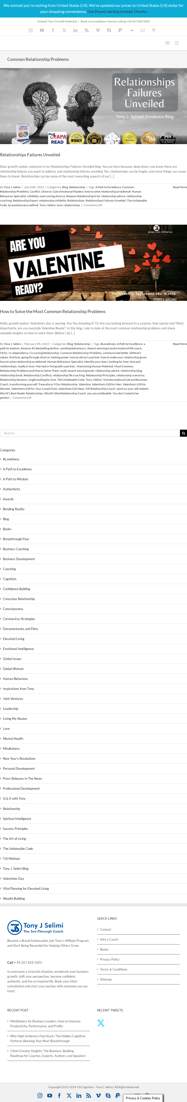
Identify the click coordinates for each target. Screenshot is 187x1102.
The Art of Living (14, 839)
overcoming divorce (52, 196)
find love (14, 357)
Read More (180, 187)
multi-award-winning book (77, 370)
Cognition (9, 579)
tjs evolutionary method (23, 205)
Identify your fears (96, 361)
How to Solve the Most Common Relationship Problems (53, 311)
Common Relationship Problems (81, 353)
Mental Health (13, 739)
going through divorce (35, 357)
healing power (60, 357)
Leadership (10, 709)
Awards (8, 499)
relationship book (11, 375)
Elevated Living (13, 639)
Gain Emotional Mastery (68, 191)
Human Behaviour (15, 679)
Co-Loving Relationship (44, 353)
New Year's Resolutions (19, 758)
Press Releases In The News (22, 778)
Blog (65, 187)
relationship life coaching (69, 375)
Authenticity (11, 489)
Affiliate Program (77, 941)
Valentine (85, 384)
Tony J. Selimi (12, 187)
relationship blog (131, 370)
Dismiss (140, 11)
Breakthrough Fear (16, 539)
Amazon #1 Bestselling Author (40, 348)
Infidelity (32, 196)
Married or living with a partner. (55, 366)
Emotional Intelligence (18, 649)
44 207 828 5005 (29, 962)
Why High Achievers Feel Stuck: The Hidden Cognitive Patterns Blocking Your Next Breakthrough (47, 1038)
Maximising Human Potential (95, 366)
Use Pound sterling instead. (110, 11)
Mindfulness (11, 748)
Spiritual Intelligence (17, 819)
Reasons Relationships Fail (83, 196)
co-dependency (18, 353)
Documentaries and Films (20, 629)
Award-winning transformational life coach (114, 348)
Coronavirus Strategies (19, 619)
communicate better (115, 353)
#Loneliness (108, 344)
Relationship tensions (13, 379)
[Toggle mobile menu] (177, 43)
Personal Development (19, 768)
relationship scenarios (130, 375)
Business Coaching (16, 549)
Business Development (19, 559)
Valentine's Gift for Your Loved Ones (34, 388)
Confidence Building (16, 589)
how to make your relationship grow (123, 357)
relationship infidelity (52, 200)
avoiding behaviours (73, 348)
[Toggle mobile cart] (167, 43)
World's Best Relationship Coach (65, 393)
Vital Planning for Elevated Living (26, 888)
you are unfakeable (99, 393)
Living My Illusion (15, 719)
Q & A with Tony (14, 798)
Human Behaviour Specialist (65, 361)
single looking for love (42, 379)
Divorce (46, 191)
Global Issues (12, 659)
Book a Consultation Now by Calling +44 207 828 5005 (115, 21)
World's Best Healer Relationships (21, 393)
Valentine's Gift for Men (107, 384)
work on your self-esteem (133, 388)
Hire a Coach (109, 939)
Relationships (75, 200)
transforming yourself (23, 384)
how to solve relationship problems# (107, 191)
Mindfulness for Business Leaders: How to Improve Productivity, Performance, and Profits (45, 1023)
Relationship (77, 187)
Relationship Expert (25, 200)
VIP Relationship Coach (100, 388)
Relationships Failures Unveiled (30, 154)
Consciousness (13, 609)
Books (7, 529)
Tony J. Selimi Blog (15, 868)
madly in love (26, 366)
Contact (105, 929)
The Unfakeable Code (70, 379)
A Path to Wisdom (15, 479)
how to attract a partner (85, 357)
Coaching (9, 569)
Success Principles (15, 829)
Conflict (35, 191)
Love (6, 729)
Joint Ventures (13, 699)
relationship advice (113, 196)
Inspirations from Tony (18, 689)
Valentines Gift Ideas (71, 388)
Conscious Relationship (19, 599)
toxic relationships (68, 205)
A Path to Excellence (108, 187)
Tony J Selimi (47, 205)
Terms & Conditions (113, 969)
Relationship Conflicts (38, 375)
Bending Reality (14, 509)
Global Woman (13, 669)
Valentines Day (13, 878)
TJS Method (11, 859)
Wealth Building (14, 898)
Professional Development (21, 788)
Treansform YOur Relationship (57, 384)
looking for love (119, 361)
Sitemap (106, 979)
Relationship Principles (100, 375)
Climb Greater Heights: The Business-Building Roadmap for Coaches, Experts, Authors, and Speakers (48, 1053)
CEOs (3, 353)
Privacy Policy (110, 959)
